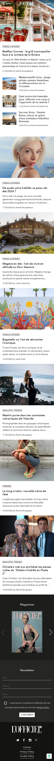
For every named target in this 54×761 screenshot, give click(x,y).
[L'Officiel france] (27, 4)
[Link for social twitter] (17, 740)
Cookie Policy (27, 756)
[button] (51, 632)
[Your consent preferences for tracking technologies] (49, 756)
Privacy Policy (43, 707)
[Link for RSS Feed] (36, 740)
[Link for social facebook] (24, 740)
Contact (27, 747)
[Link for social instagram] (30, 740)
